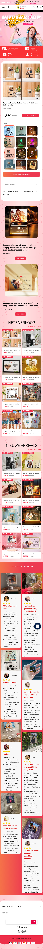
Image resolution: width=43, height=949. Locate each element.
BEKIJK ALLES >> (34, 326)
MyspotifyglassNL (26, 938)
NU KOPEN (20, 258)
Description (6, 253)
